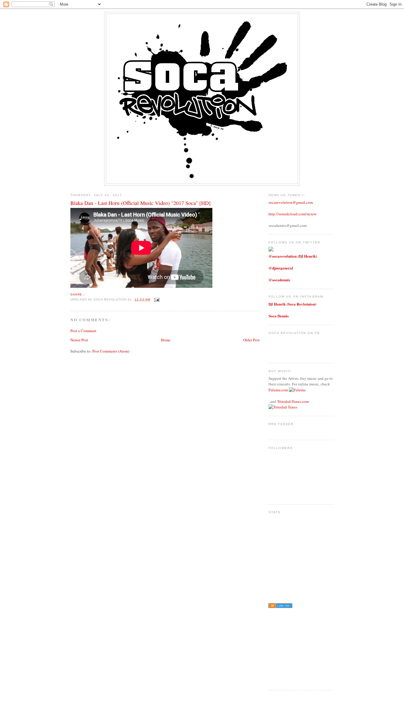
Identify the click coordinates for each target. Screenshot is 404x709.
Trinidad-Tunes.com (293, 401)
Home (165, 340)
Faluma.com (278, 390)
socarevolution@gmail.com (291, 202)
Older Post (251, 340)
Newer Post (79, 340)
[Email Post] (156, 299)
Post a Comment (83, 330)
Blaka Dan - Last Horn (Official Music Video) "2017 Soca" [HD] (140, 202)
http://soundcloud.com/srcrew (292, 214)
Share (76, 294)
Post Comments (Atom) (110, 351)
